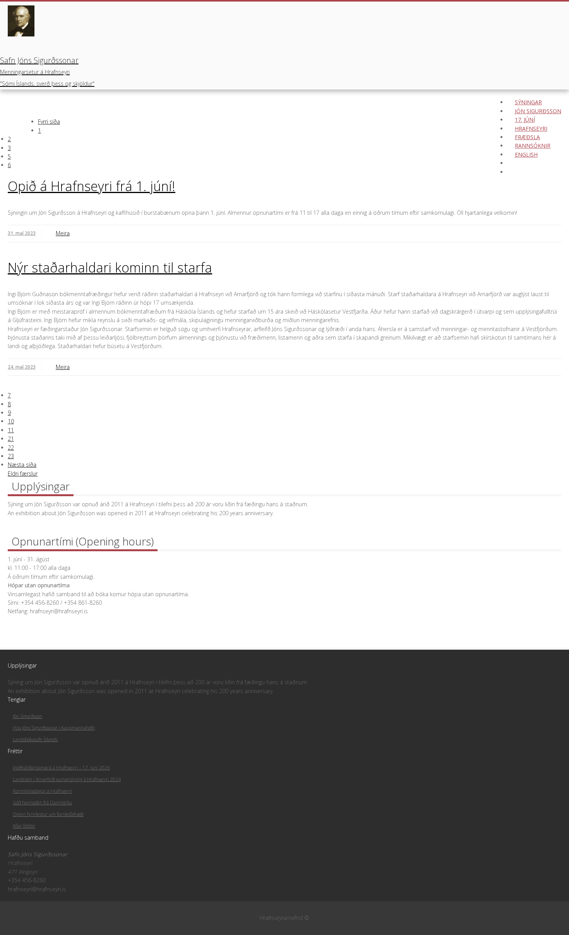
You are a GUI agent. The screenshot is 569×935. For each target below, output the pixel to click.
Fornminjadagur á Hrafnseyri (42, 791)
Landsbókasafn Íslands (35, 739)
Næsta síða (22, 464)
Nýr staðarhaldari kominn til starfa (110, 267)
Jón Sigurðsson (27, 716)
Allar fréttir (24, 826)
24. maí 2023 (22, 367)
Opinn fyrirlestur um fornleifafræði (48, 814)
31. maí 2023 (22, 233)
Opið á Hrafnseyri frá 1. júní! (91, 186)
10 (11, 421)
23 (11, 456)
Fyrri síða (49, 121)
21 (11, 438)
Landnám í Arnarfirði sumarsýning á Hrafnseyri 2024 (67, 779)
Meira (63, 233)
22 (11, 447)
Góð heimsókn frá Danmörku (42, 802)
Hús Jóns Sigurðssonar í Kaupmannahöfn (54, 728)
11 (11, 430)
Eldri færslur (23, 473)
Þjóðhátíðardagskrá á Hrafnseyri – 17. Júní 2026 (61, 767)
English (526, 154)
